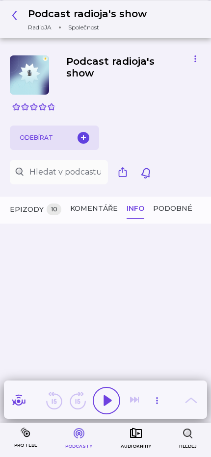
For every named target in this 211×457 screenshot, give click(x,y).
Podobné (172, 208)
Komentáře (94, 208)
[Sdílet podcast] (125, 172)
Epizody (33, 209)
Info (135, 208)
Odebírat (36, 137)
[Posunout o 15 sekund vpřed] (77, 400)
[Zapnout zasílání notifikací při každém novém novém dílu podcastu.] (146, 172)
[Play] (106, 400)
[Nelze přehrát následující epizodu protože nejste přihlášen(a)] (135, 400)
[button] (82, 19)
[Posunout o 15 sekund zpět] (54, 400)
